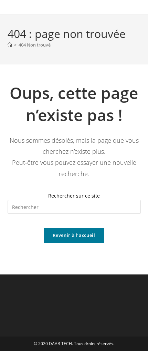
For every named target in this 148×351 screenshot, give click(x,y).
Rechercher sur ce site (74, 195)
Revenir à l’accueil (74, 235)
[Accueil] (10, 45)
